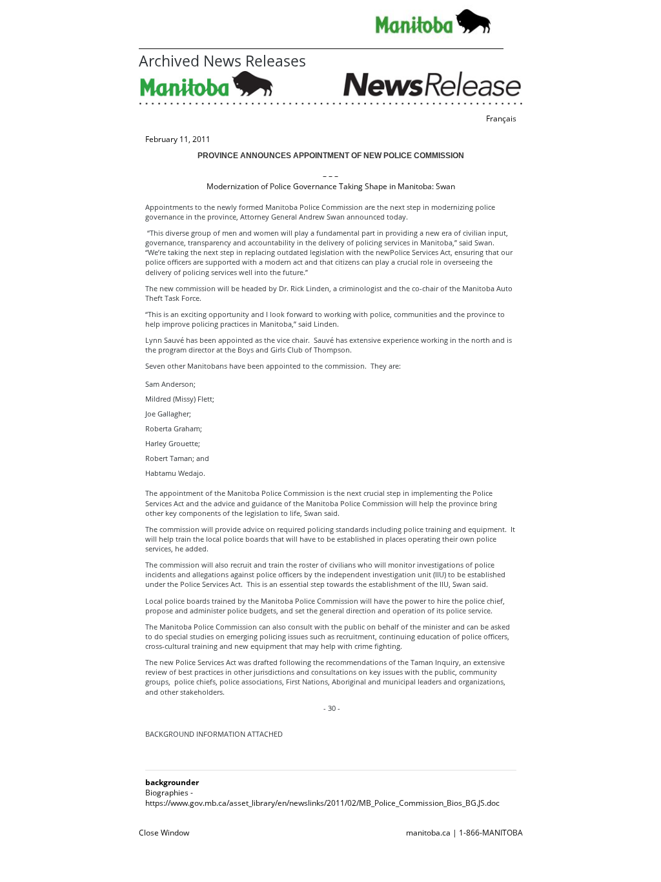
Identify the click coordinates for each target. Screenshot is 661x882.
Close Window (164, 832)
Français (501, 118)
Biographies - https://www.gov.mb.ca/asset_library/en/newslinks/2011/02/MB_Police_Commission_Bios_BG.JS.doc (322, 797)
